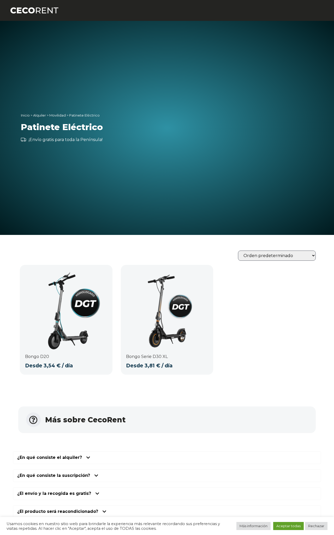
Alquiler (39, 115)
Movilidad (57, 115)
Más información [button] (253, 526)
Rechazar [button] (316, 526)
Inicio (25, 115)
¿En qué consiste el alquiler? (49, 457)
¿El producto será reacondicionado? (57, 511)
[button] (167, 457)
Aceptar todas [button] (288, 526)
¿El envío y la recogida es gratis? (54, 493)
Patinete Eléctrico (84, 115)
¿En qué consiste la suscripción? (53, 475)
